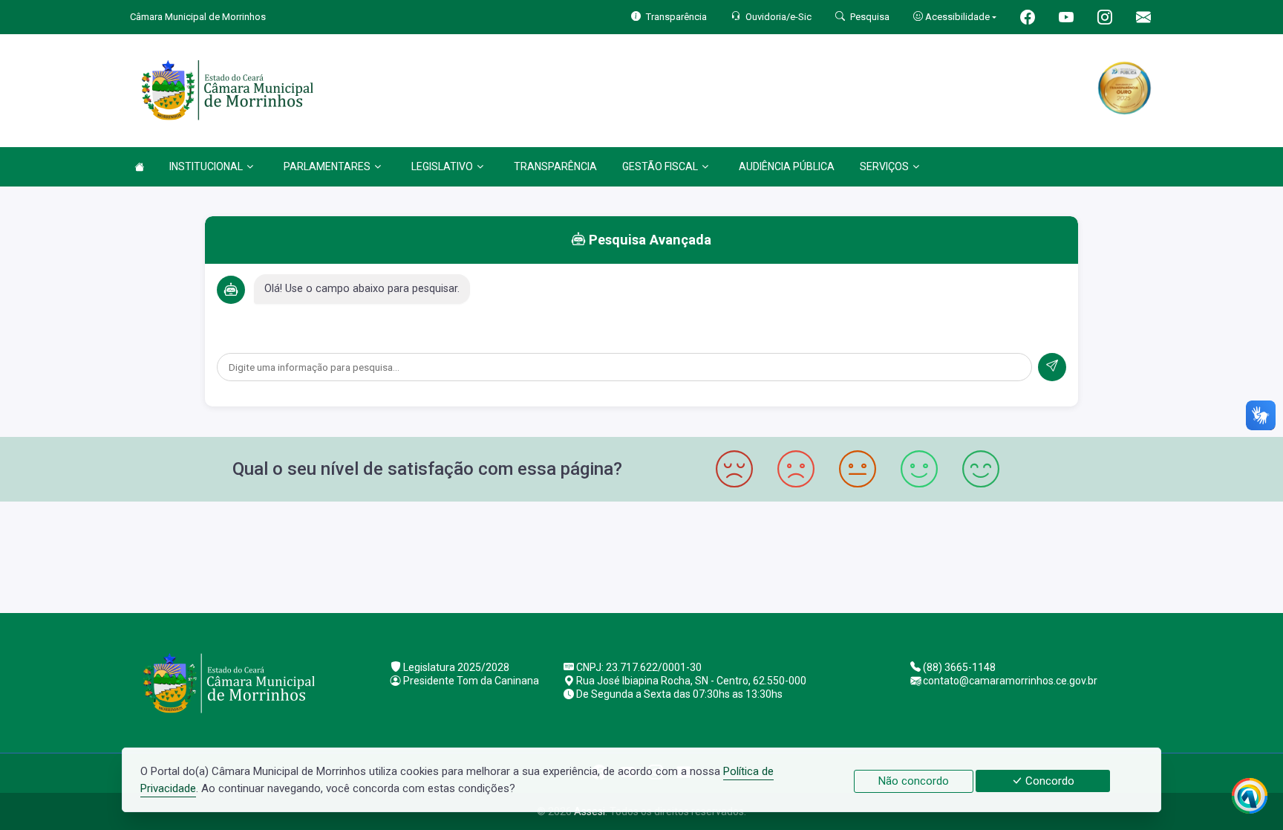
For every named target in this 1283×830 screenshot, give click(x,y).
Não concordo (913, 781)
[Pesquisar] (1052, 367)
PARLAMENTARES (327, 166)
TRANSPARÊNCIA (555, 166)
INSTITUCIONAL (206, 166)
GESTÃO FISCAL (660, 166)
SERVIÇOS (884, 166)
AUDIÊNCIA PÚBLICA (787, 166)
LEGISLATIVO (442, 166)
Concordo (1048, 781)
